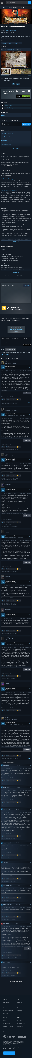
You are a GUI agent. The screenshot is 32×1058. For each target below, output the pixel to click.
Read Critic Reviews (15, 309)
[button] (3, 7)
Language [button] (25, 338)
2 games (7, 611)
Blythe (7, 717)
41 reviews (7, 685)
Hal (6, 409)
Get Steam (19, 1020)
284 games (7, 410)
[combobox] (17, 2)
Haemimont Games (11, 29)
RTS (10, 43)
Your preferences (16, 320)
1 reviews (13, 611)
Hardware (19, 1007)
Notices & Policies (8, 1026)
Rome (15, 43)
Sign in (3, 78)
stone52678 (8, 609)
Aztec (6, 454)
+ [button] (20, 43)
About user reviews (5, 320)
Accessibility (6, 1023)
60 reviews (14, 455)
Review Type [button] (5, 338)
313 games (7, 719)
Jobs (18, 1005)
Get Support (20, 1026)
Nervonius (7, 531)
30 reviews (14, 719)
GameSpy (9, 165)
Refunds (5, 1032)
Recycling (19, 1010)
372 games (7, 455)
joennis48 (7, 576)
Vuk (6, 361)
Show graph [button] (26, 344)
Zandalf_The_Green (10, 638)
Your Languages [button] (9, 349)
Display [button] (21, 342)
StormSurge (8, 484)
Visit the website (6, 137)
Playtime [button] (13, 342)
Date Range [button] (5, 342)
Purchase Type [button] (15, 338)
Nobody (7, 683)
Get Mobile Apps (9, 1053)
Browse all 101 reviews (16, 981)
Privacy (5, 1020)
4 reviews (14, 578)
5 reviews (7, 532)
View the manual (6, 140)
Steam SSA (6, 1005)
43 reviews (15, 363)
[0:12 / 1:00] (16, 59)
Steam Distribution (8, 1010)
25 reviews (14, 410)
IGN (8, 159)
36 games (7, 578)
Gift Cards (6, 1013)
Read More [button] (27, 393)
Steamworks (6, 1007)
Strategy (4, 43)
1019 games (7, 363)
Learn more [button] (26, 124)
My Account (20, 1029)
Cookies (5, 1029)
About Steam (6, 1002)
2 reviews (7, 486)
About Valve (20, 1002)
